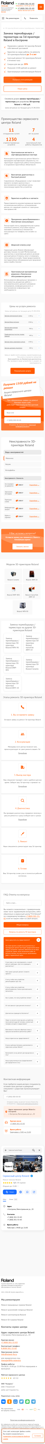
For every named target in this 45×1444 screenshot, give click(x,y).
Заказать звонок (22, 546)
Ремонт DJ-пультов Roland (12, 1319)
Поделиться (3, 1401)
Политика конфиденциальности (22, 1420)
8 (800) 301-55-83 (9, 1348)
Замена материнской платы (13, 316)
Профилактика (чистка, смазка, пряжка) (14, 335)
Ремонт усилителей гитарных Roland (17, 1310)
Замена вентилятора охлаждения (11, 328)
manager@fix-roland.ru (11, 1360)
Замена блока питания (12, 322)
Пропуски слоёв (8, 501)
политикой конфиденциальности (26, 425)
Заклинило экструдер (8, 493)
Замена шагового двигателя (13, 348)
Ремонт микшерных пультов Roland (16, 1305)
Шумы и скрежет (8, 516)
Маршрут (11, 1192)
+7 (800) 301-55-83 (26, 4)
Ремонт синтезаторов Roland (13, 1314)
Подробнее (22, 753)
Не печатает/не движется (9, 485)
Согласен (37, 1436)
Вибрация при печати (10, 509)
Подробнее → (34, 485)
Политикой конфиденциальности (27, 1104)
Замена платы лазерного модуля (15, 342)
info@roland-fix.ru (9, 1354)
